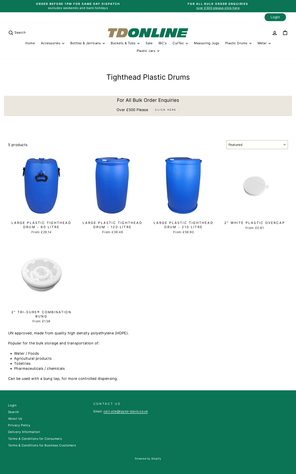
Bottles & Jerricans (86, 43)
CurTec (179, 43)
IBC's (162, 43)
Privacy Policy (19, 425)
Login (275, 17)
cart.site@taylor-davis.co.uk (125, 411)
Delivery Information (24, 432)
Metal (263, 43)
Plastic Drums (236, 43)
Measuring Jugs (206, 43)
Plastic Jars (146, 51)
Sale (149, 43)
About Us (15, 418)
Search (13, 412)
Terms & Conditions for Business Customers (42, 445)
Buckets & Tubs (124, 43)
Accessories (51, 43)
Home (30, 43)
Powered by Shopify (148, 458)
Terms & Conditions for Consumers (35, 439)
